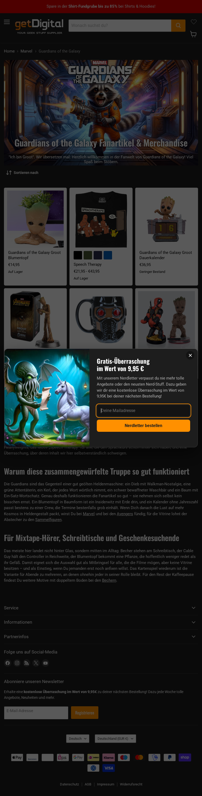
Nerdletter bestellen (143, 425)
